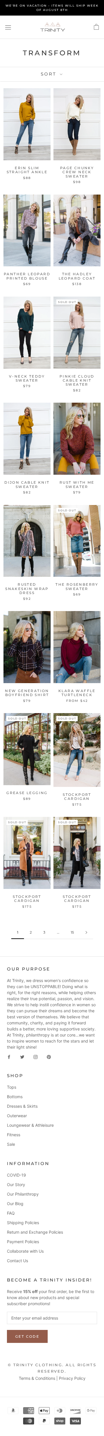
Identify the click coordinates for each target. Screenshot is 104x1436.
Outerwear (17, 1115)
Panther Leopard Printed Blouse (27, 276)
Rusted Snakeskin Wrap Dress (27, 588)
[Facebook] (9, 1056)
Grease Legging (27, 793)
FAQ (11, 1213)
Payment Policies (23, 1241)
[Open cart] (96, 27)
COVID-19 (16, 1175)
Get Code (27, 1336)
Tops (11, 1087)
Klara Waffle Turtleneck (77, 693)
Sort (49, 74)
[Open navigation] (8, 27)
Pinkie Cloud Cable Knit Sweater (77, 380)
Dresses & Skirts (22, 1106)
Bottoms (15, 1096)
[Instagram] (36, 1056)
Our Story (16, 1184)
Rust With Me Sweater (77, 484)
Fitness (13, 1134)
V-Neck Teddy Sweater (27, 378)
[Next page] (86, 932)
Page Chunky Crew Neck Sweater (77, 172)
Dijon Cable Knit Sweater (26, 484)
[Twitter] (22, 1056)
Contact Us (17, 1260)
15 (72, 932)
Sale (11, 1144)
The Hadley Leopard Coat (77, 276)
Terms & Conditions (37, 1378)
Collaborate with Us (25, 1251)
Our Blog (15, 1203)
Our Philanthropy (23, 1194)
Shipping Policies (23, 1222)
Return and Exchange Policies (35, 1232)
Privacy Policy (72, 1378)
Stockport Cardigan (77, 796)
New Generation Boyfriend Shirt (27, 693)
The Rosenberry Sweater (77, 586)
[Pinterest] (49, 1056)
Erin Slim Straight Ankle (27, 170)
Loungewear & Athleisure (30, 1125)
